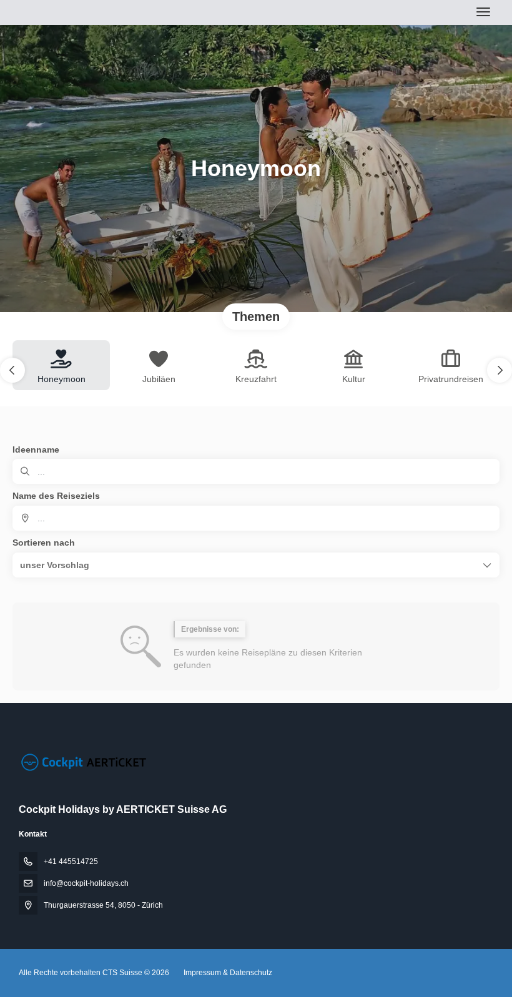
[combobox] (256, 518)
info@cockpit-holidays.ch (86, 883)
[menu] (483, 12)
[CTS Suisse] (82, 762)
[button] (12, 370)
